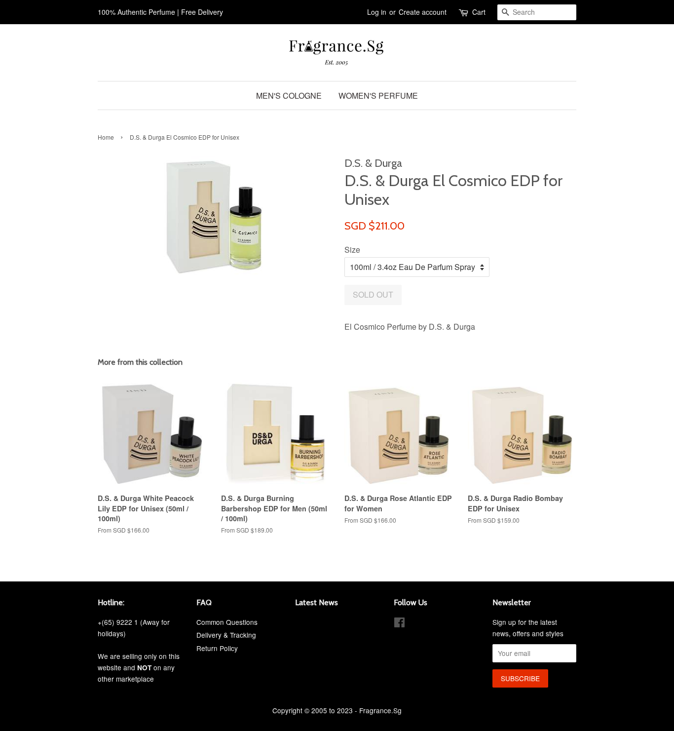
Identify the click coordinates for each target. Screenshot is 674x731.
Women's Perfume (378, 95)
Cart (479, 12)
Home (106, 137)
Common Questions (227, 622)
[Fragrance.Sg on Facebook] (399, 624)
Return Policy (217, 648)
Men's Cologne (289, 95)
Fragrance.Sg (380, 710)
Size (352, 249)
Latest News (316, 602)
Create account (423, 12)
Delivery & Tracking (226, 635)
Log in (376, 12)
